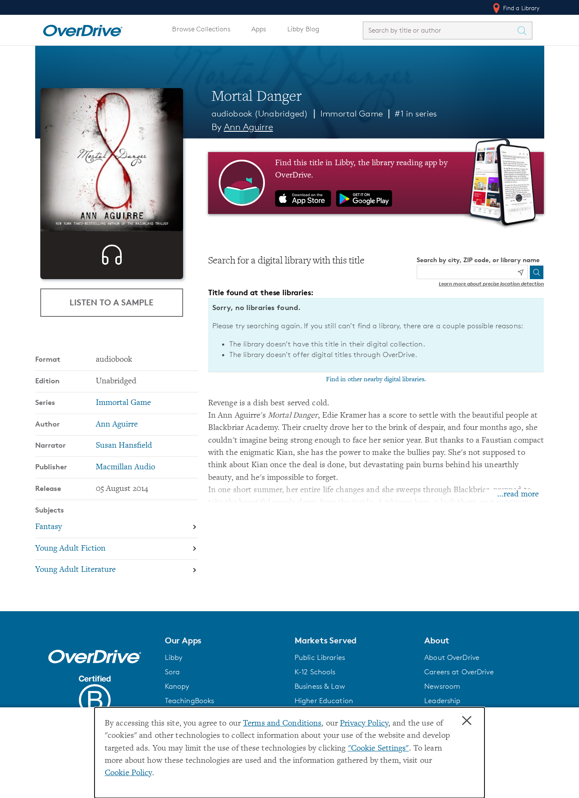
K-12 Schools (315, 672)
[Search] (536, 272)
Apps (259, 29)
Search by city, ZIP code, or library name (478, 260)
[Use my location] (520, 272)
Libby (174, 657)
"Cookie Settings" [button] (378, 749)
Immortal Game (351, 113)
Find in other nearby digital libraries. (376, 379)
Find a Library (520, 7)
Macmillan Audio (125, 467)
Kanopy (177, 686)
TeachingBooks (189, 700)
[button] (224, 640)
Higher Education (324, 700)
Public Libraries (320, 657)
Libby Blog (303, 29)
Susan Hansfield (124, 446)
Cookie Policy (128, 773)
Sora (172, 672)
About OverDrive (451, 657)
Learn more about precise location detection (491, 283)
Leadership (442, 700)
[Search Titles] (524, 30)
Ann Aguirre (248, 127)
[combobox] (440, 30)
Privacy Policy (364, 724)
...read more (518, 494)
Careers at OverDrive (458, 672)
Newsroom (442, 686)
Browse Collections (201, 29)
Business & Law (320, 686)
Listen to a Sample (111, 302)
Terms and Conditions (282, 724)
